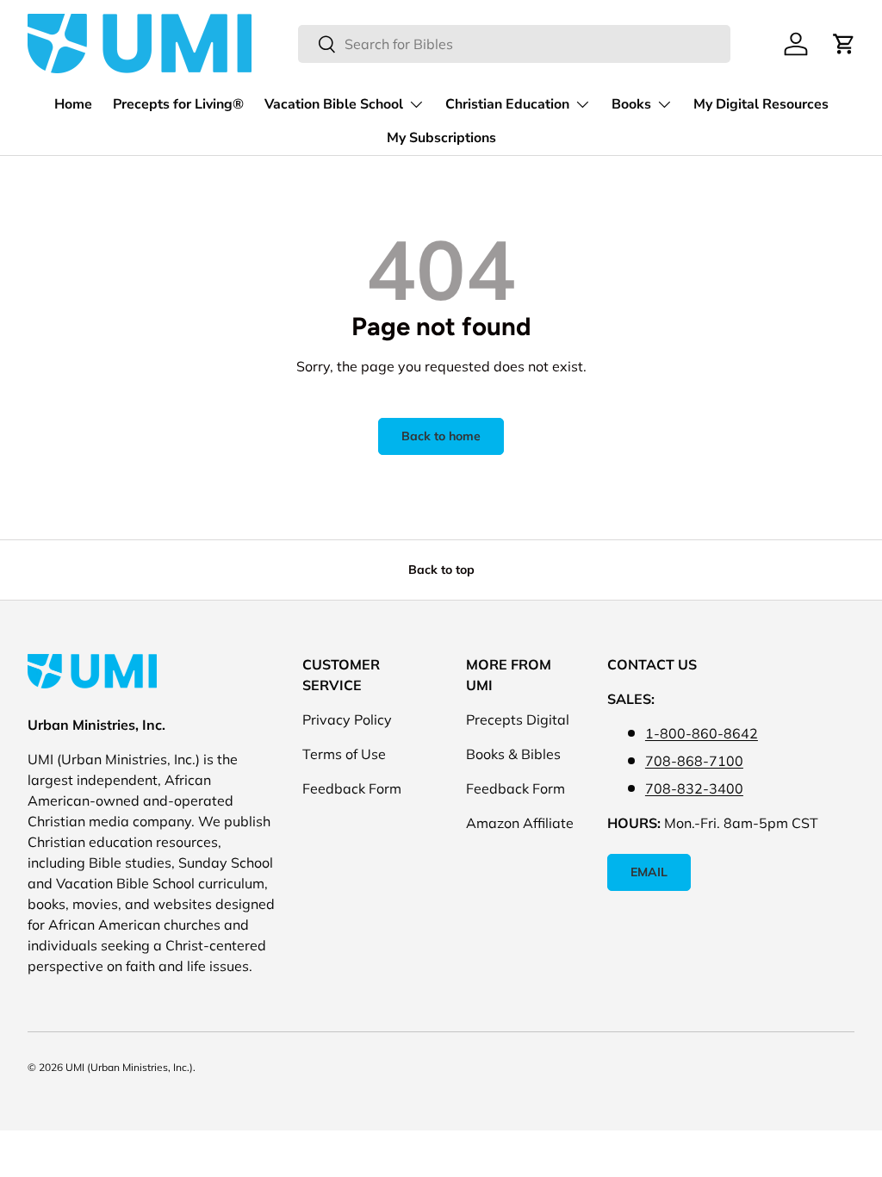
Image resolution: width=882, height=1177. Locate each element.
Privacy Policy (347, 719)
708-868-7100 (694, 760)
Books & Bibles (513, 754)
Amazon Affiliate (520, 822)
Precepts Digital (517, 719)
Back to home (441, 436)
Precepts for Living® (178, 104)
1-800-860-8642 (701, 733)
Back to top (441, 569)
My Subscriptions (441, 137)
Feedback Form (351, 788)
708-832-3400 (694, 788)
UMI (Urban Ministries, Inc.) (129, 1067)
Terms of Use (344, 754)
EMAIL (649, 872)
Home (73, 104)
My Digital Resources (761, 104)
